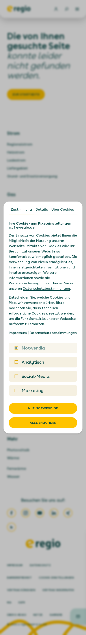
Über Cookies (62, 209)
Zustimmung (21, 209)
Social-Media (36, 376)
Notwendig (33, 348)
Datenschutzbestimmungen (46, 288)
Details (42, 209)
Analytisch (33, 362)
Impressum (18, 333)
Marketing (32, 390)
